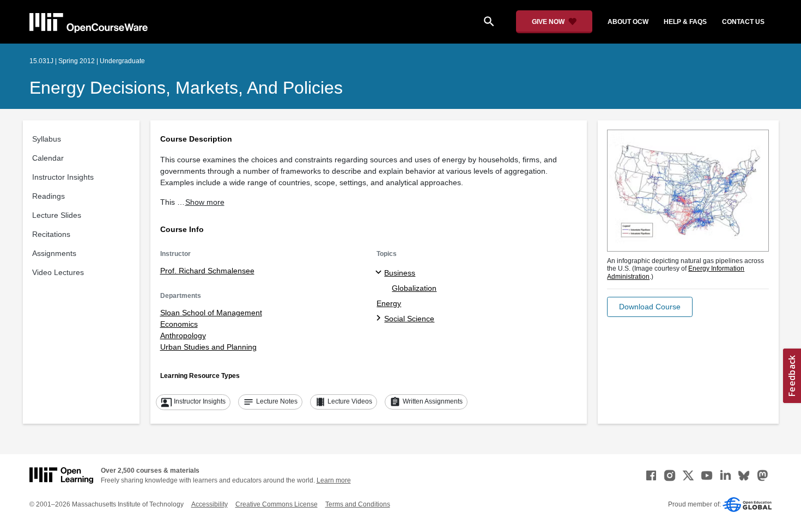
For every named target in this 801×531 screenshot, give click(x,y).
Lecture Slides (56, 215)
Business (399, 272)
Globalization (414, 288)
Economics (179, 324)
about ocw (628, 22)
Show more (204, 202)
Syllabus (46, 139)
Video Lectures (58, 272)
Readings (48, 196)
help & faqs (685, 22)
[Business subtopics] (380, 273)
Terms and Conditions (357, 504)
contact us (743, 22)
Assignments (54, 253)
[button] (650, 307)
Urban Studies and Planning (208, 347)
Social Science (409, 318)
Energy (389, 303)
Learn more (334, 480)
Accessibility (209, 504)
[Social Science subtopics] (380, 319)
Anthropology (183, 335)
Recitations (51, 234)
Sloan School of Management (211, 312)
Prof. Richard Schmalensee (207, 270)
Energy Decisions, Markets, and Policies (186, 87)
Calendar (48, 158)
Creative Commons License (276, 504)
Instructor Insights (63, 177)
